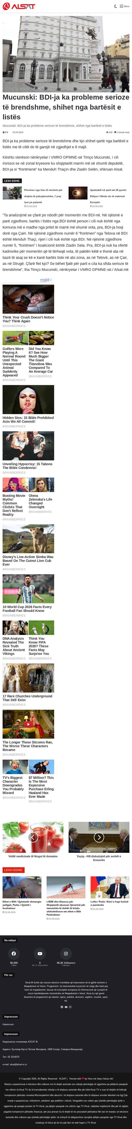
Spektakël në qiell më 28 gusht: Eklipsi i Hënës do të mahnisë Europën (108, 196)
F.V (6, 132)
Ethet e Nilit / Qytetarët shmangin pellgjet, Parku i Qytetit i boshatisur (22, 905)
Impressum (8, 1024)
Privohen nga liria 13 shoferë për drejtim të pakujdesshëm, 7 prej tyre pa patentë (43, 196)
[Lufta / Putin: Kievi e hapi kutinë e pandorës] (110, 887)
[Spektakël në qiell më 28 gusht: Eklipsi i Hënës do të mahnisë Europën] (78, 193)
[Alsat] (19, 6)
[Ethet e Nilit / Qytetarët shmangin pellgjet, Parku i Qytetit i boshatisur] (22, 887)
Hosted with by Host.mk (82, 1078)
